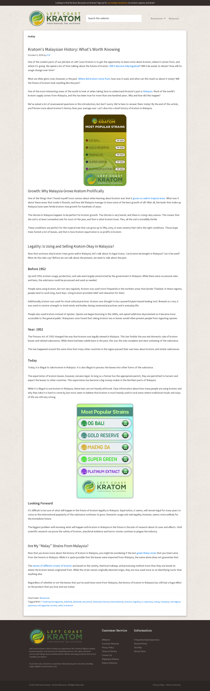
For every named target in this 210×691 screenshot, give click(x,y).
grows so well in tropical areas (149, 198)
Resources (174, 18)
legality (136, 601)
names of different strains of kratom (52, 565)
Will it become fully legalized (124, 66)
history (105, 601)
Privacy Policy (108, 647)
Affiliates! (106, 639)
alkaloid (68, 601)
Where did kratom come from (94, 78)
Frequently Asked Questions (146, 639)
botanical (87, 601)
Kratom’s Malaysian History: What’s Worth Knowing (74, 49)
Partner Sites (140, 651)
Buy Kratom (157, 18)
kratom (128, 601)
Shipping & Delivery (110, 659)
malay (157, 601)
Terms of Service (109, 651)
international (117, 601)
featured (97, 601)
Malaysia (147, 91)
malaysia (165, 601)
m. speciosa (147, 601)
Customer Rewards (110, 643)
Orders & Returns (109, 663)
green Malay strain (146, 553)
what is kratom (65, 605)
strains (53, 605)
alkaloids (77, 601)
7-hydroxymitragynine (52, 601)
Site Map (138, 647)
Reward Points (140, 643)
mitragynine (43, 605)
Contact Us (107, 655)
